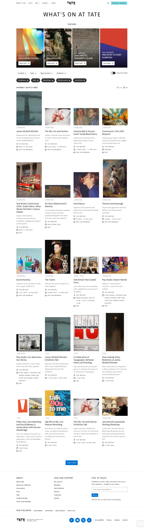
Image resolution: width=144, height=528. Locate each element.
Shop (53, 3)
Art (36, 3)
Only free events (122, 73)
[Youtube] (77, 520)
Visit (30, 3)
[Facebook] (71, 520)
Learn (44, 3)
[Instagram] (83, 520)
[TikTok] (89, 520)
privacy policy (117, 499)
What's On (21, 3)
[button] (107, 3)
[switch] (113, 73)
